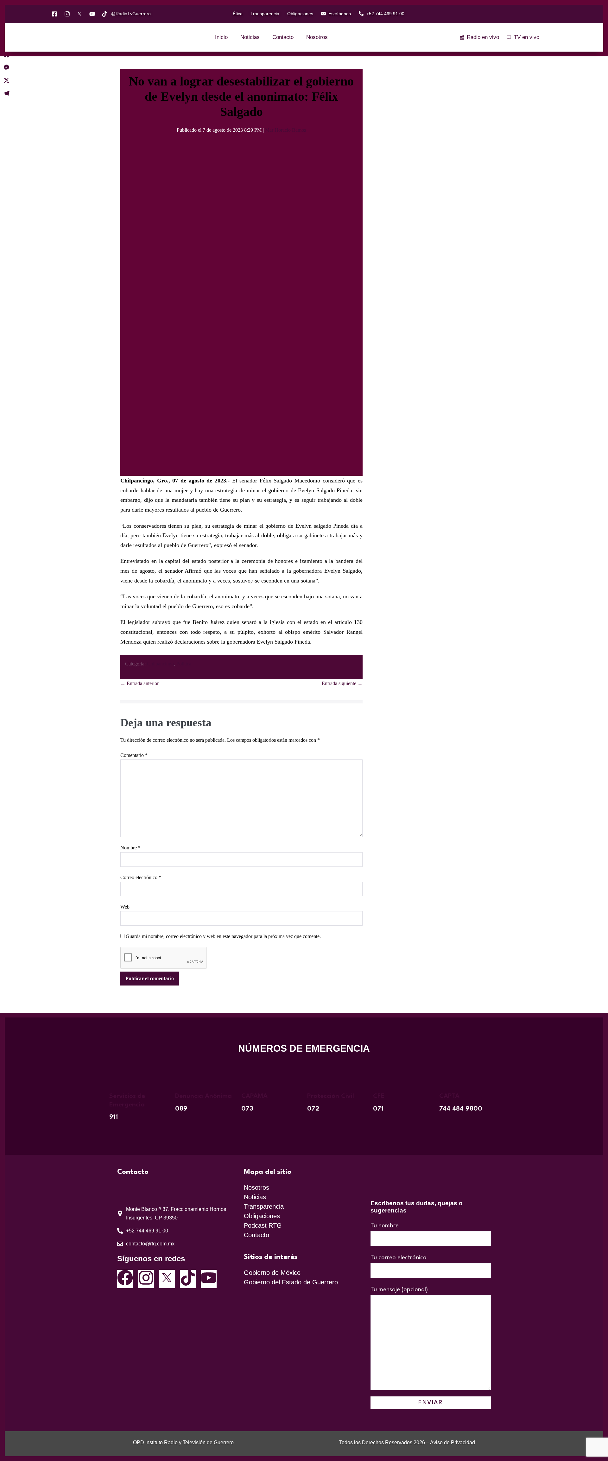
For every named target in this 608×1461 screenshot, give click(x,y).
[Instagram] (146, 1279)
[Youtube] (209, 1279)
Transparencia (264, 1206)
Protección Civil (330, 1096)
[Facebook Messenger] (6, 67)
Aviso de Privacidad (452, 1442)
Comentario (134, 755)
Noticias (250, 37)
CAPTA (449, 1096)
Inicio (221, 37)
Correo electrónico (140, 877)
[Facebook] (125, 1279)
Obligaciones (262, 1215)
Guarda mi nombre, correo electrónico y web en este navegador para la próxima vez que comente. (223, 936)
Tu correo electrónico (398, 1258)
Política (183, 663)
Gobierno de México (272, 1272)
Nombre (130, 847)
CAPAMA (254, 1096)
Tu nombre (384, 1226)
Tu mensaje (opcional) (399, 1290)
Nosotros (317, 37)
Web (125, 907)
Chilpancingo (160, 663)
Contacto (283, 37)
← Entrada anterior (139, 683)
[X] (6, 80)
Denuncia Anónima (203, 1096)
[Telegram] (6, 93)
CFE (378, 1096)
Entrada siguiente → (342, 683)
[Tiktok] (188, 1279)
